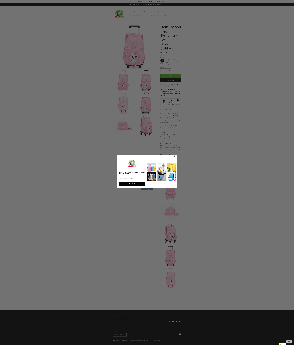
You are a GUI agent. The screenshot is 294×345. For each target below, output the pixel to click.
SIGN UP (132, 184)
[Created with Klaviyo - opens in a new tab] (147, 189)
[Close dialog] (175, 157)
